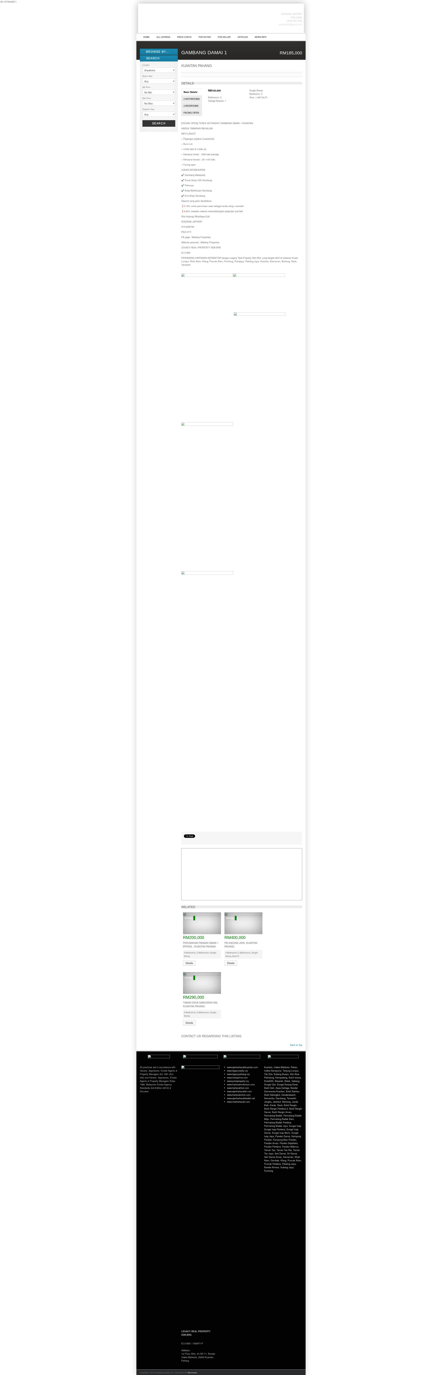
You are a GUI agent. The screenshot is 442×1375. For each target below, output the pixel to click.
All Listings (163, 36)
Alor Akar (294, 1074)
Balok (287, 1081)
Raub (279, 1105)
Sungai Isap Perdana (274, 1129)
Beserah (279, 1081)
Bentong (286, 1101)
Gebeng (295, 1081)
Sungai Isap (295, 1125)
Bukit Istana (295, 1077)
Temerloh (291, 1098)
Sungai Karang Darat (287, 1084)
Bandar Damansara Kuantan (281, 1089)
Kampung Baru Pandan (284, 1139)
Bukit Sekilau (292, 1091)
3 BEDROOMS (191, 105)
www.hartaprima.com (237, 1077)
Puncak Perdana (272, 1163)
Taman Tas (269, 1150)
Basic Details (190, 92)
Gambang (280, 1098)
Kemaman (288, 1157)
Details (189, 963)
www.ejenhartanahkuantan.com (242, 1067)
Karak (273, 1105)
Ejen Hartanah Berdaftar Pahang (166, 21)
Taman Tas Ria (284, 1150)
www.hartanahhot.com (238, 1088)
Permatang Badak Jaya (276, 1125)
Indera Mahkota (281, 1067)
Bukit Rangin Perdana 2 (276, 1108)
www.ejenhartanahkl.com (239, 1091)
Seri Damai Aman (273, 1157)
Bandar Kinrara (271, 1167)
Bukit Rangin (290, 1105)
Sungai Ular (270, 1084)
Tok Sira (268, 1074)
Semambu (269, 1098)
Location (146, 65)
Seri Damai (280, 1153)
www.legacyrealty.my (237, 1070)
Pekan (294, 1067)
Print (185, 840)
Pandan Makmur (290, 1146)
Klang (283, 1160)
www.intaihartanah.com (238, 1101)
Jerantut (277, 1101)
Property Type (148, 109)
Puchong (268, 1170)
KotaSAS (268, 1081)
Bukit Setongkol (272, 1094)
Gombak (275, 1160)
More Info (260, 36)
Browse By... (157, 51)
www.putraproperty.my (238, 1081)
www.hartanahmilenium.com (241, 1084)
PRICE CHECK (184, 36)
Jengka (267, 1101)
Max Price (146, 98)
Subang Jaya (287, 1167)
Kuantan (268, 1067)
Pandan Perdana (272, 1146)
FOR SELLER (224, 36)
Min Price (146, 87)
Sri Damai (292, 1153)
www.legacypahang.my (238, 1074)
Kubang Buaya (281, 1074)
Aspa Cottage (282, 1088)
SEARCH (152, 58)
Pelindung (269, 1077)
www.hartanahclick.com (239, 1094)
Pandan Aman (271, 1143)
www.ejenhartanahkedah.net (241, 1098)
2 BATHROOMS (192, 98)
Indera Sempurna (272, 1070)
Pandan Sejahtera (288, 1143)
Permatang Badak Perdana (277, 1122)
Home (146, 36)
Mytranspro (192, 1372)
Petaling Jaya (289, 1163)
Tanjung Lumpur (290, 1070)
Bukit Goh (269, 1088)
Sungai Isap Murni (281, 1132)
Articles (243, 36)
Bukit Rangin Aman (281, 1112)
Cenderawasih (288, 1094)
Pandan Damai (282, 1136)
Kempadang (281, 1077)
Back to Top (295, 1045)
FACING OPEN (191, 112)
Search (159, 123)
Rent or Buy (147, 76)
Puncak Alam (294, 1160)
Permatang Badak (273, 1115)
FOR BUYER (205, 36)
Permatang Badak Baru (282, 1119)
